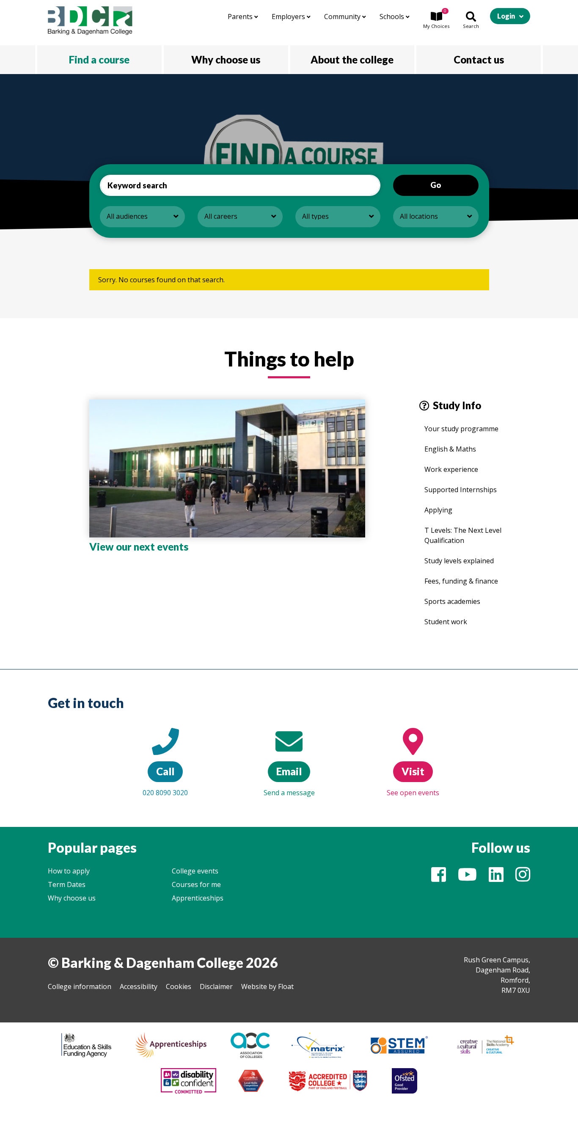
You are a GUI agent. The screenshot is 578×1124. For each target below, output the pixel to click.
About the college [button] (352, 59)
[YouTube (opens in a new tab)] (467, 878)
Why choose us (72, 898)
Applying (438, 510)
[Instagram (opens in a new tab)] (522, 878)
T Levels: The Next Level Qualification (462, 535)
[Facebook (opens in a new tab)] (438, 878)
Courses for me (196, 884)
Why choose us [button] (225, 59)
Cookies (178, 986)
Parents (241, 16)
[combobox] (142, 216)
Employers (289, 16)
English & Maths (450, 449)
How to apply (69, 871)
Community (343, 16)
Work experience (451, 469)
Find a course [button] (99, 59)
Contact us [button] (479, 59)
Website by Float (267, 986)
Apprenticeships (197, 898)
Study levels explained (459, 560)
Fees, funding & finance (461, 581)
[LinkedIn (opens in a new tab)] (496, 878)
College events (195, 871)
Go (435, 185)
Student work (445, 621)
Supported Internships (460, 489)
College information (79, 986)
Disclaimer (216, 986)
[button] (436, 20)
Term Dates (66, 884)
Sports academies (452, 601)
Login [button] (506, 16)
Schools (393, 16)
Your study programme (461, 428)
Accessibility (138, 986)
